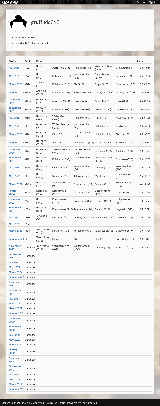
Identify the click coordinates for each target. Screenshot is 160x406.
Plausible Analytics (33, 402)
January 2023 (16, 239)
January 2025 (16, 142)
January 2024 (13, 192)
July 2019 (14, 374)
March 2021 (15, 308)
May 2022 (14, 267)
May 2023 (14, 224)
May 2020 (14, 339)
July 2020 (14, 335)
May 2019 (14, 379)
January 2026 (16, 92)
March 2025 (15, 134)
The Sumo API (89, 402)
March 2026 (15, 84)
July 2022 (14, 262)
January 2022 (16, 277)
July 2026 (14, 67)
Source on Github (55, 402)
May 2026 (14, 76)
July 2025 (14, 117)
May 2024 (14, 176)
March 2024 (15, 184)
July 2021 (14, 298)
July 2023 (14, 217)
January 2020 (13, 351)
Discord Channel (11, 402)
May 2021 (14, 303)
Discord (141, 2)
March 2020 (15, 344)
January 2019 (16, 389)
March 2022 (15, 272)
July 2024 (14, 167)
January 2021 (16, 313)
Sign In (152, 2)
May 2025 (14, 126)
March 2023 (15, 230)
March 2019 (15, 384)
